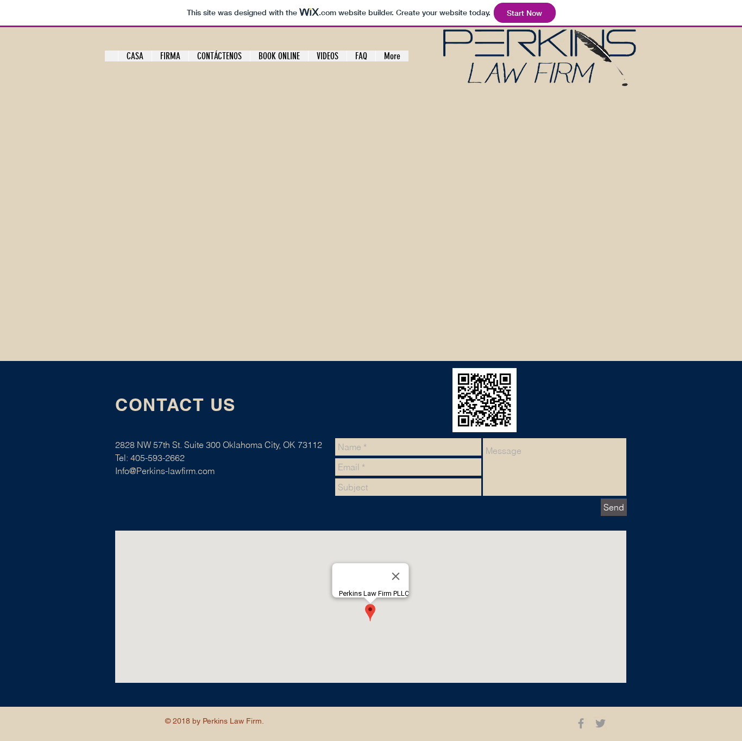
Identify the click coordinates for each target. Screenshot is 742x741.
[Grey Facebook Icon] (581, 723)
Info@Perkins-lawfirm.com (165, 470)
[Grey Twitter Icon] (600, 723)
